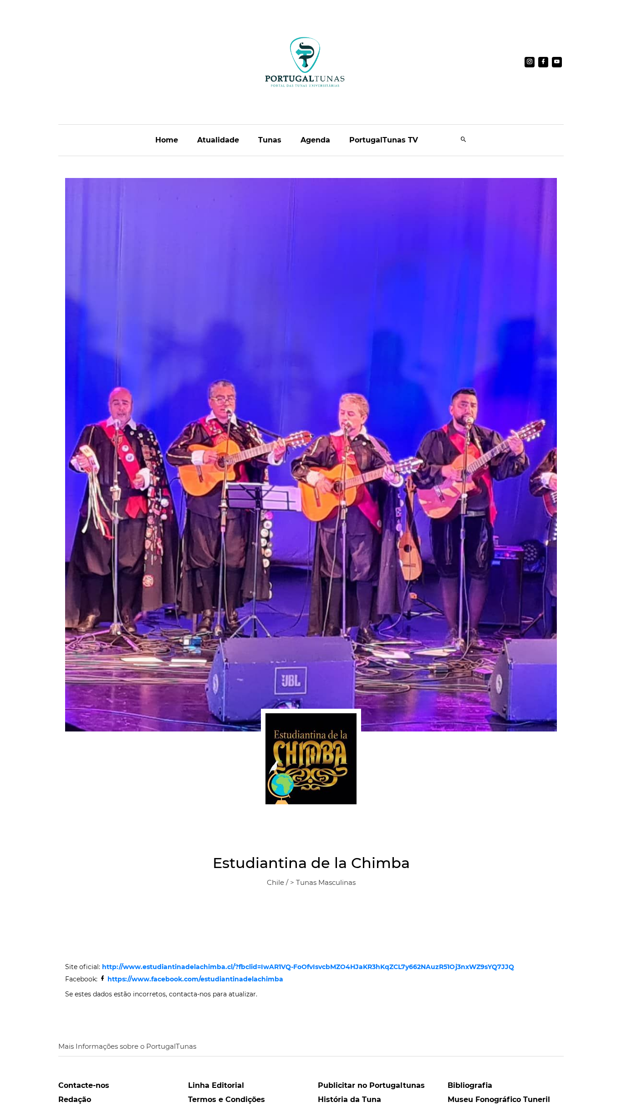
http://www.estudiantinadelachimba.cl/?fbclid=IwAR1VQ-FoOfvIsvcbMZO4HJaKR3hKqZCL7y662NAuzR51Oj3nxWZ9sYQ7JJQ (308, 967)
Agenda (315, 140)
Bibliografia (470, 1085)
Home (166, 140)
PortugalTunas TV (383, 140)
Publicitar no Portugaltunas (371, 1085)
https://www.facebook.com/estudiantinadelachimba (195, 979)
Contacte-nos (83, 1085)
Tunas (269, 140)
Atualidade (218, 140)
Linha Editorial (216, 1085)
